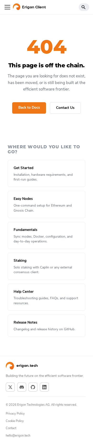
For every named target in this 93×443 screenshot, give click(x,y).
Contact (11, 428)
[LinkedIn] (44, 387)
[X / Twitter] (10, 387)
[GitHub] (32, 387)
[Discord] (21, 387)
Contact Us (65, 107)
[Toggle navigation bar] (7, 7)
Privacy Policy (15, 413)
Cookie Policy (15, 421)
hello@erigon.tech (18, 435)
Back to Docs (29, 107)
